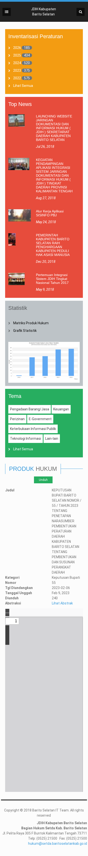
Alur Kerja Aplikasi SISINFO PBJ (50, 213)
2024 (17, 63)
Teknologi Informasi (25, 438)
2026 (17, 48)
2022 (17, 78)
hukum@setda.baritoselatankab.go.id (57, 843)
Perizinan (17, 419)
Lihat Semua (23, 86)
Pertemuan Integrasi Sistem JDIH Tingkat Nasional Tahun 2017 (52, 279)
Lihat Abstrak (62, 603)
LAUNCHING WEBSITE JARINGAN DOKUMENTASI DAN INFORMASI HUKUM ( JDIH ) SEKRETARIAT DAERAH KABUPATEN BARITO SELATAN (54, 128)
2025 (17, 55)
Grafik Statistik (25, 331)
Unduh (43, 480)
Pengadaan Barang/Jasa (29, 409)
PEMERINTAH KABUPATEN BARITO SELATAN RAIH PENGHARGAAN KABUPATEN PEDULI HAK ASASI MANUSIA (53, 245)
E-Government (40, 419)
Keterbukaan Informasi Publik (33, 429)
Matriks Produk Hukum (31, 323)
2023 (17, 70)
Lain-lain (51, 438)
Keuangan (61, 409)
